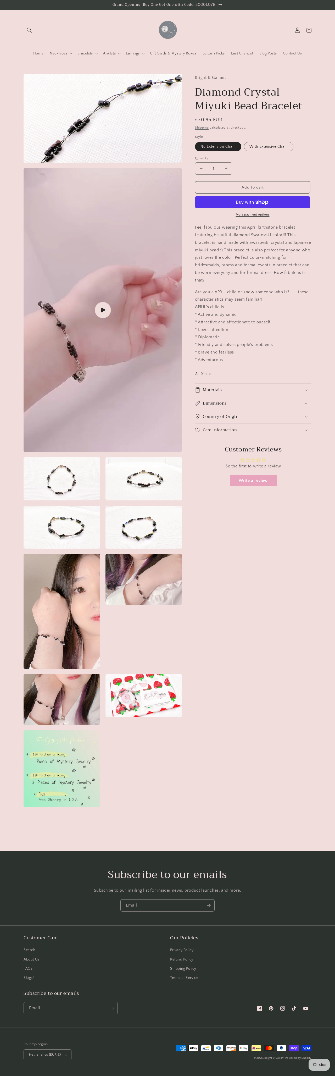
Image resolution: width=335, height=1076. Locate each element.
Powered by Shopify (298, 1058)
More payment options (253, 214)
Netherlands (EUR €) (45, 1054)
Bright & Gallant (274, 1058)
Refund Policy (181, 959)
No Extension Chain (218, 146)
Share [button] (206, 373)
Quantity (201, 158)
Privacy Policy (181, 950)
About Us (32, 959)
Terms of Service (184, 978)
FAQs (28, 969)
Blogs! (29, 978)
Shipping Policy (183, 969)
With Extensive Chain (268, 146)
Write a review (253, 480)
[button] (29, 30)
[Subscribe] (208, 905)
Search (30, 950)
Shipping (202, 127)
